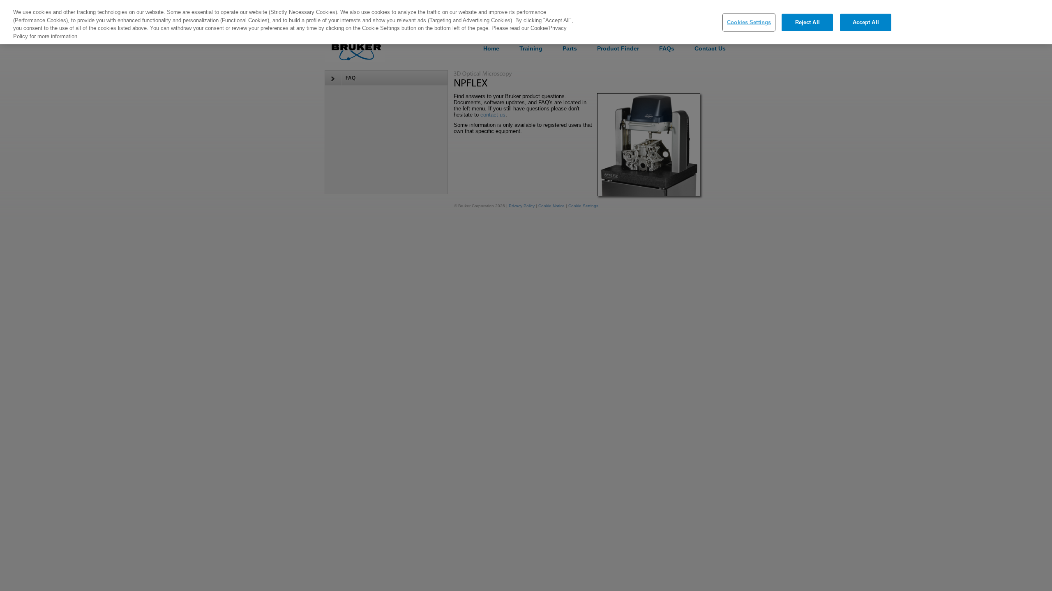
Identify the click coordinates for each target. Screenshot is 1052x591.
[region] (526, 22)
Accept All (866, 22)
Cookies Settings (749, 22)
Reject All (807, 22)
